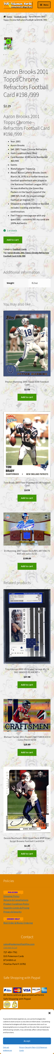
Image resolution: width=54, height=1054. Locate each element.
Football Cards (20, 16)
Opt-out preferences (7, 1048)
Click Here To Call (10, 947)
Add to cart (13, 239)
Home (9, 16)
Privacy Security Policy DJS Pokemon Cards (33, 1048)
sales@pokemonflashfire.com (18, 944)
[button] (49, 1013)
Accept (27, 1041)
